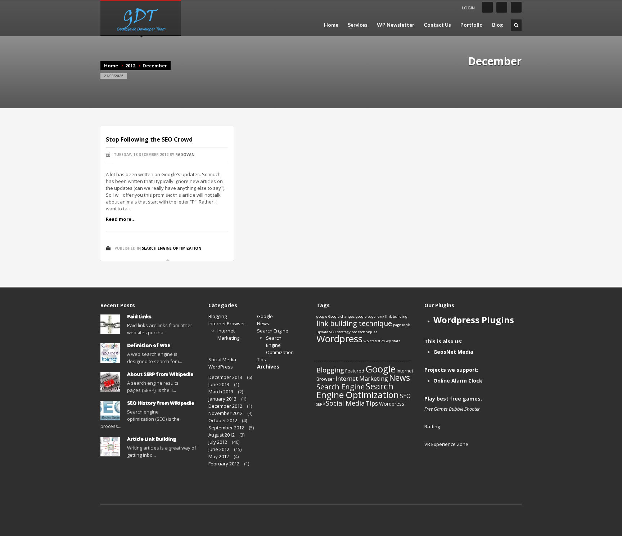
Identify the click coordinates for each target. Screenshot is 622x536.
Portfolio (471, 24)
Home (331, 24)
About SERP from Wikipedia (160, 374)
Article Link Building (151, 439)
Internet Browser (226, 323)
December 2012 (225, 406)
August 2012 (221, 435)
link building (396, 316)
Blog (497, 24)
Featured (354, 371)
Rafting (432, 426)
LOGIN (468, 7)
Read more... (121, 219)
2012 (130, 65)
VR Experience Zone (446, 444)
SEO (405, 396)
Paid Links (139, 316)
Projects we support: (451, 369)
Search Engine (272, 330)
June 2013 (218, 384)
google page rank (370, 316)
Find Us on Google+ (516, 7)
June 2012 (218, 449)
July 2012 (217, 442)
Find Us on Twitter (501, 7)
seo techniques (364, 332)
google (321, 316)
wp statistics (374, 341)
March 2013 (220, 391)
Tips (261, 359)
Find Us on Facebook (487, 7)
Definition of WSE (148, 345)
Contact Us (437, 24)
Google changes (341, 316)
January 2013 (222, 399)
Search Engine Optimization (171, 248)
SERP (320, 404)
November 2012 (225, 413)
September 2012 (226, 427)
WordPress (220, 366)
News (263, 323)
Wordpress (339, 338)
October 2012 (222, 420)
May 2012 (218, 456)
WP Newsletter (395, 24)
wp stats (393, 341)
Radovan (184, 154)
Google (265, 316)
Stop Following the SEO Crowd (149, 139)
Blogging (217, 316)
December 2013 (225, 377)
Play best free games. (453, 398)
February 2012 (223, 463)
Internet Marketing (361, 378)
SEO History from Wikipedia (160, 402)
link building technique (354, 323)
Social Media (222, 359)
